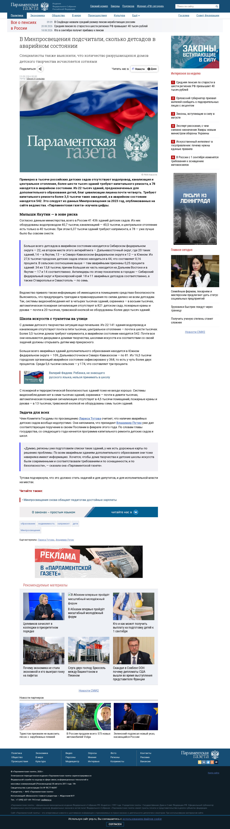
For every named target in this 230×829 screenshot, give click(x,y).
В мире (76, 15)
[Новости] (138, 69)
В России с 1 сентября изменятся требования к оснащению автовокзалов (194, 160)
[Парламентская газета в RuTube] (216, 762)
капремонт (64, 523)
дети (75, 523)
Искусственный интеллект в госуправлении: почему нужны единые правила (192, 145)
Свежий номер (99, 6)
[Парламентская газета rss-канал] (200, 762)
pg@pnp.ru (46, 800)
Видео (69, 753)
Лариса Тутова (46, 539)
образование (28, 523)
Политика (17, 15)
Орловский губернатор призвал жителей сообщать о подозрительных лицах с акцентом (194, 101)
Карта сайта (213, 773)
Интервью (94, 761)
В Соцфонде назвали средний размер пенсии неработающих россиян (91, 22)
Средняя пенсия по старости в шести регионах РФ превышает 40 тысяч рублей (94, 26)
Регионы (115, 757)
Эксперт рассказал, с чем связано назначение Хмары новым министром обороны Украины (193, 129)
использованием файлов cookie (142, 818)
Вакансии (145, 761)
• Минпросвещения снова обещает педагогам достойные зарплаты (69, 500)
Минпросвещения (30, 530)
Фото (113, 753)
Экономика (37, 15)
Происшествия (97, 15)
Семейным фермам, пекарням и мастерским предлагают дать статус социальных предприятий (194, 295)
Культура (119, 15)
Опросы (92, 753)
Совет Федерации (207, 15)
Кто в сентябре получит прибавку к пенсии (72, 30)
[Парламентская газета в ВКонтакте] (204, 762)
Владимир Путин (65, 539)
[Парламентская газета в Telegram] (208, 762)
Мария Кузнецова (36, 78)
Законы (115, 6)
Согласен (115, 824)
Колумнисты (117, 761)
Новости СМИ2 (89, 690)
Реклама (145, 757)
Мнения (92, 757)
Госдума (183, 15)
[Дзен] (152, 69)
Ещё (134, 15)
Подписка (128, 6)
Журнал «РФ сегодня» (150, 6)
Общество (58, 15)
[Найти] (217, 6)
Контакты (145, 753)
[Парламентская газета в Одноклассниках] (212, 762)
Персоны (71, 757)
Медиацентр (72, 761)
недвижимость (46, 523)
